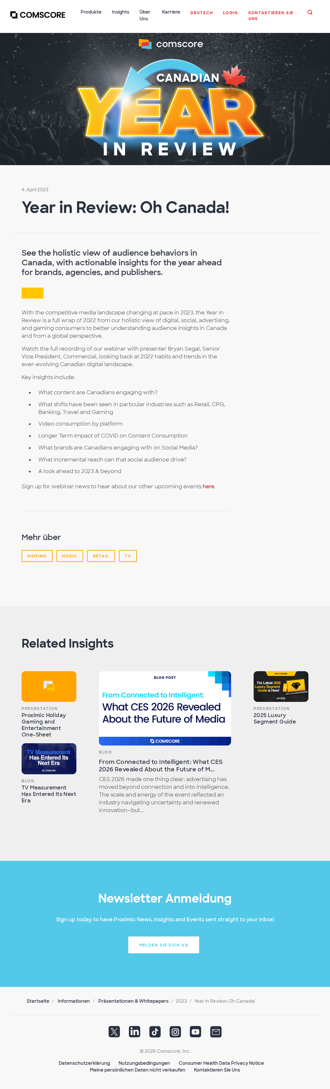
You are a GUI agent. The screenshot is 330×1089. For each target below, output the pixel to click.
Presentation (40, 708)
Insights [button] (120, 12)
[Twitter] (114, 1034)
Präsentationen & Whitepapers (133, 1001)
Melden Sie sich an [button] (164, 945)
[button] (201, 16)
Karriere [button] (171, 12)
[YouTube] (195, 1034)
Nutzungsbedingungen (144, 1063)
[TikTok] (155, 1034)
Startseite (38, 1001)
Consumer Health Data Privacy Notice (221, 1063)
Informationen (74, 1001)
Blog (28, 781)
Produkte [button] (91, 12)
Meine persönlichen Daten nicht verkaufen (137, 1070)
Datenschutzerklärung (84, 1063)
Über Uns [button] (145, 15)
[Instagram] (175, 1034)
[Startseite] (37, 19)
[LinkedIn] (135, 1034)
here (208, 486)
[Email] (216, 1034)
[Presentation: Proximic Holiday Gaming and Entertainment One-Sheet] (49, 686)
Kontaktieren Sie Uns (217, 1070)
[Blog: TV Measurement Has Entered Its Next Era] (49, 758)
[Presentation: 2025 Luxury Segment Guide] (281, 686)
